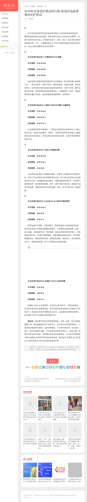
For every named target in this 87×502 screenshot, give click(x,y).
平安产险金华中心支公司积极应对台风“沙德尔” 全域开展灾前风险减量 (74, 415)
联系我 (13, 52)
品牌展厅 (5, 22)
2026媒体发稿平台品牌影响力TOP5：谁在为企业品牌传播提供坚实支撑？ (60, 482)
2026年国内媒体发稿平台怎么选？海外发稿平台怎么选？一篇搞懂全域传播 (44, 483)
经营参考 (5, 27)
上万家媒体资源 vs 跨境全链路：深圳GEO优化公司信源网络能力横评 (74, 482)
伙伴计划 (5, 41)
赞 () (54, 361)
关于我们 (6, 52)
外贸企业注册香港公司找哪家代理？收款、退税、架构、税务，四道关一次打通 (74, 443)
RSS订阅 (5, 46)
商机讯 (9, 5)
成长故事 (5, 32)
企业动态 (5, 13)
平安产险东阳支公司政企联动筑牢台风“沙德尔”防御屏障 (30, 441)
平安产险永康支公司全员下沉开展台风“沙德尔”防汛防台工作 (30, 415)
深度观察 (5, 36)
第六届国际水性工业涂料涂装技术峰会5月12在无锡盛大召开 (68, 380)
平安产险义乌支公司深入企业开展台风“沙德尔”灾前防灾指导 (45, 415)
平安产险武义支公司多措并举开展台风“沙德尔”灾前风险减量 (60, 415)
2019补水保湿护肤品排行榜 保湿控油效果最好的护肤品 (58, 349)
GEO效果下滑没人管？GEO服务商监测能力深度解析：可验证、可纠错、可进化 (29, 483)
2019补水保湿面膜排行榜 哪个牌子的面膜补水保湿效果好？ (36, 380)
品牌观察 (5, 18)
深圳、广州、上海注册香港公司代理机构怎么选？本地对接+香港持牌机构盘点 (45, 443)
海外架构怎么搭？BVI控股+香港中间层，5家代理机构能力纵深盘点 (60, 442)
